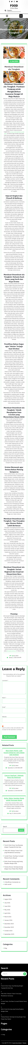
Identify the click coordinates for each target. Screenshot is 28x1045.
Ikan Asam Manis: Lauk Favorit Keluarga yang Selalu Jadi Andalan (14, 753)
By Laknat (16, 655)
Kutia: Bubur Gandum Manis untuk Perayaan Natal (14, 799)
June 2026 (7, 906)
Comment (5, 680)
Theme (24, 1043)
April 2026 (7, 913)
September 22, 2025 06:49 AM (14, 790)
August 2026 (8, 899)
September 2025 (9, 934)
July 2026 (7, 903)
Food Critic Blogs (17, 1043)
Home (11, 24)
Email (4, 707)
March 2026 (7, 916)
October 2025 (8, 930)
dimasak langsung (11, 651)
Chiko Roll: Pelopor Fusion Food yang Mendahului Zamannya (13, 851)
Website (4, 716)
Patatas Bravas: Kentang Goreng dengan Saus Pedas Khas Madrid (13, 868)
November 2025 (9, 927)
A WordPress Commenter (11, 882)
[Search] (6, 11)
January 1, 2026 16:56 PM (15, 657)
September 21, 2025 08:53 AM (14, 768)
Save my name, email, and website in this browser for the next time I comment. (13, 728)
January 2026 (8, 920)
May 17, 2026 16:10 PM (15, 813)
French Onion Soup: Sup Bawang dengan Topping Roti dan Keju (13, 846)
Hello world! (7, 884)
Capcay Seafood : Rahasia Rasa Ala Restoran (14, 776)
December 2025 (9, 923)
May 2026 (7, 909)
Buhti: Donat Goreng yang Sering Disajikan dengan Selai (13, 862)
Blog (15, 24)
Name (4, 697)
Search (5, 826)
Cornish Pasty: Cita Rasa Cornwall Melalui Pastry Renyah (13, 857)
